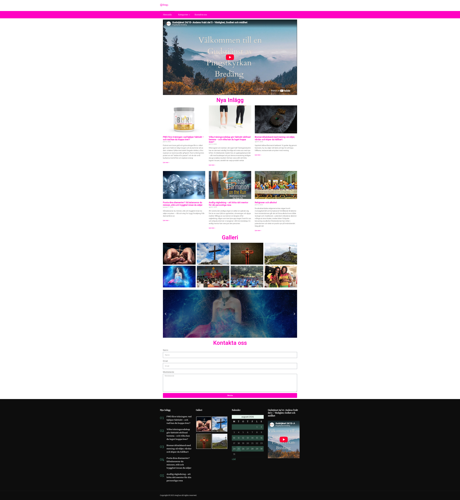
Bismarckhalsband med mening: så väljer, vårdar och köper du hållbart (275, 138)
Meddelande (168, 372)
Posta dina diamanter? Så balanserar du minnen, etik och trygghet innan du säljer (183, 203)
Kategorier (183, 14)
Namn (165, 350)
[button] (165, 313)
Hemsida (167, 14)
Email (165, 361)
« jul (234, 459)
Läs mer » (166, 162)
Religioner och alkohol (266, 202)
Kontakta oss (201, 14)
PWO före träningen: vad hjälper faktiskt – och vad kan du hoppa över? (183, 138)
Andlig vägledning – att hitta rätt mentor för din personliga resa (228, 203)
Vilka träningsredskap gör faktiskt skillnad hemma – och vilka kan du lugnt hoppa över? (229, 139)
